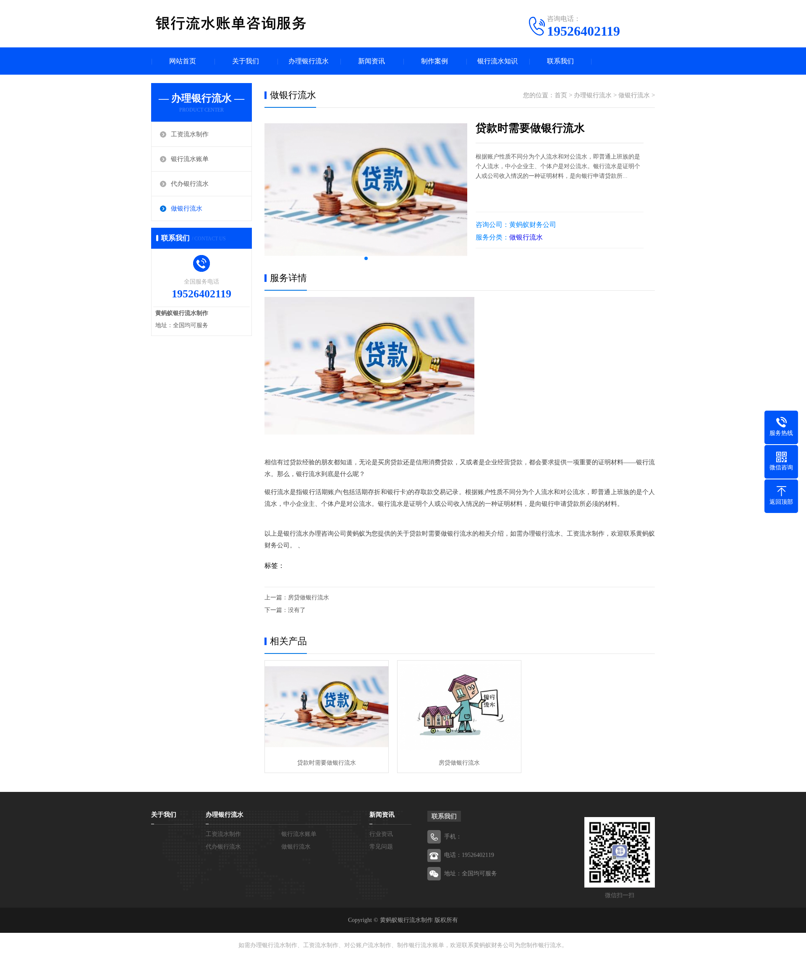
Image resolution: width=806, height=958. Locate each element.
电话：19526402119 (469, 855)
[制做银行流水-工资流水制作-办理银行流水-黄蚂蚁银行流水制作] (231, 23)
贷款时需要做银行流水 (326, 763)
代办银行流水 (190, 183)
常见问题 (381, 846)
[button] (366, 258)
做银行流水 (186, 208)
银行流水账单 (190, 159)
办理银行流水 (308, 61)
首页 (561, 95)
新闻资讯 (371, 61)
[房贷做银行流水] (459, 707)
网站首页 (182, 61)
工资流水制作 (190, 134)
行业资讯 (381, 834)
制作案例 (434, 61)
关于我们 (245, 61)
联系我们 (560, 61)
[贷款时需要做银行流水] (326, 707)
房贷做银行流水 (308, 597)
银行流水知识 (497, 61)
